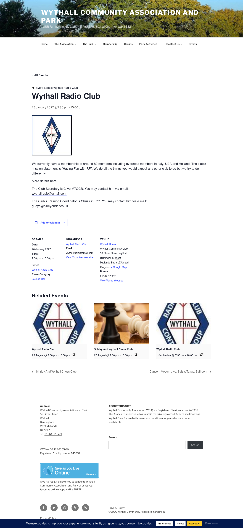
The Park (88, 43)
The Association (63, 43)
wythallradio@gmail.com (49, 193)
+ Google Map (119, 267)
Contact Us (172, 43)
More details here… (46, 180)
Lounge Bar (38, 279)
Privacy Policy (117, 507)
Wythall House (108, 244)
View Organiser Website (79, 257)
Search (113, 437)
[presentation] (59, 323)
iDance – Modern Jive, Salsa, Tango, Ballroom (178, 371)
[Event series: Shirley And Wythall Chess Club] (136, 354)
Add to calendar (50, 222)
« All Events (40, 75)
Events (193, 43)
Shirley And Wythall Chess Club (113, 349)
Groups (128, 43)
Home (44, 43)
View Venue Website (111, 280)
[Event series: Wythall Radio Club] (74, 354)
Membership (110, 43)
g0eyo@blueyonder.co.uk (50, 205)
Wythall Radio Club (42, 269)
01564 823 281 (53, 433)
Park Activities (148, 43)
